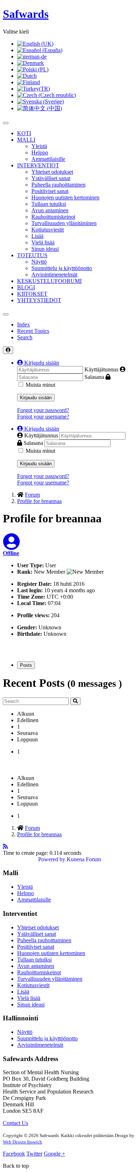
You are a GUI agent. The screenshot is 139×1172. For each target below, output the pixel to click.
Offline (11, 553)
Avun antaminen (49, 210)
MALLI (26, 140)
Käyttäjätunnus (101, 369)
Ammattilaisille (48, 159)
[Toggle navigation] (6, 314)
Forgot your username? (43, 417)
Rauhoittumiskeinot (53, 217)
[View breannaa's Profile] (11, 546)
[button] (38, 363)
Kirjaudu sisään (36, 397)
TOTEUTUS (32, 255)
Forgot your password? (43, 410)
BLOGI (26, 287)
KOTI (24, 133)
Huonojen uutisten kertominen (65, 197)
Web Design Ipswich (22, 1142)
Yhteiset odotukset (52, 172)
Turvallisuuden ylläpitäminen (64, 223)
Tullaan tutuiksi (48, 204)
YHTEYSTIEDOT (39, 300)
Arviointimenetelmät (54, 275)
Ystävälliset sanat (50, 178)
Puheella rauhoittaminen (58, 185)
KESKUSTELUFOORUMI (49, 281)
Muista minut (40, 385)
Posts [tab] (26, 665)
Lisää (37, 236)
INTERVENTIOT (38, 165)
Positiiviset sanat (49, 191)
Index (23, 324)
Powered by (51, 859)
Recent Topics (33, 331)
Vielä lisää (43, 242)
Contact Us (15, 1123)
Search (24, 337)
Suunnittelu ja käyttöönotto (61, 268)
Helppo (39, 152)
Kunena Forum (84, 859)
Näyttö (39, 262)
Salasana (94, 377)
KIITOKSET (32, 294)
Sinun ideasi (45, 249)
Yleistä (39, 146)
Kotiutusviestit (47, 230)
